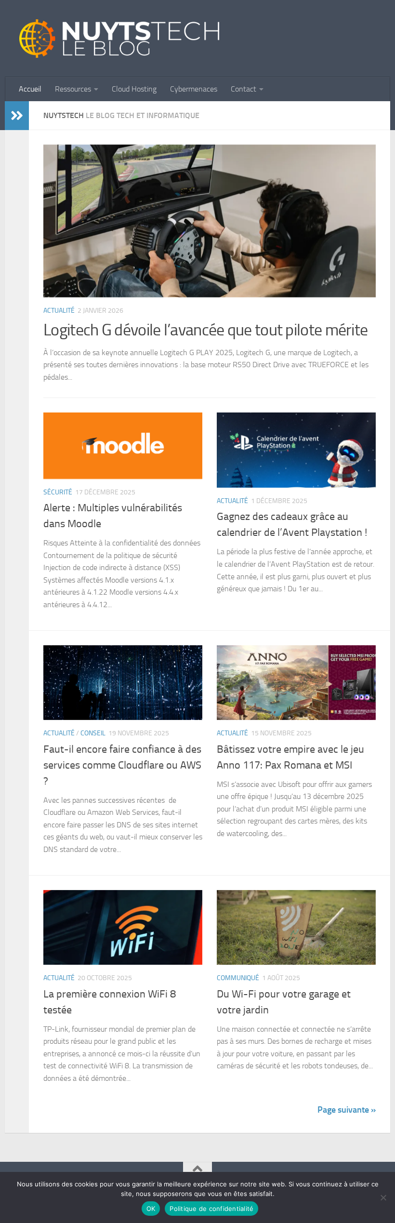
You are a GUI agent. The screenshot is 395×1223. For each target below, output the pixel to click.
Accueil (30, 88)
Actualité (59, 310)
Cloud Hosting (134, 88)
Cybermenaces (193, 88)
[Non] (383, 1197)
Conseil (92, 733)
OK (151, 1208)
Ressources (73, 88)
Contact (243, 88)
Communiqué (238, 978)
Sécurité (57, 492)
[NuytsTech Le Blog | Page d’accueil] (119, 38)
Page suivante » (346, 1109)
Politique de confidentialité (211, 1208)
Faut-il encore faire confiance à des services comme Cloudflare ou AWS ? (122, 765)
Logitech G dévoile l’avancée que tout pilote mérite (205, 330)
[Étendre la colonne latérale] (17, 115)
